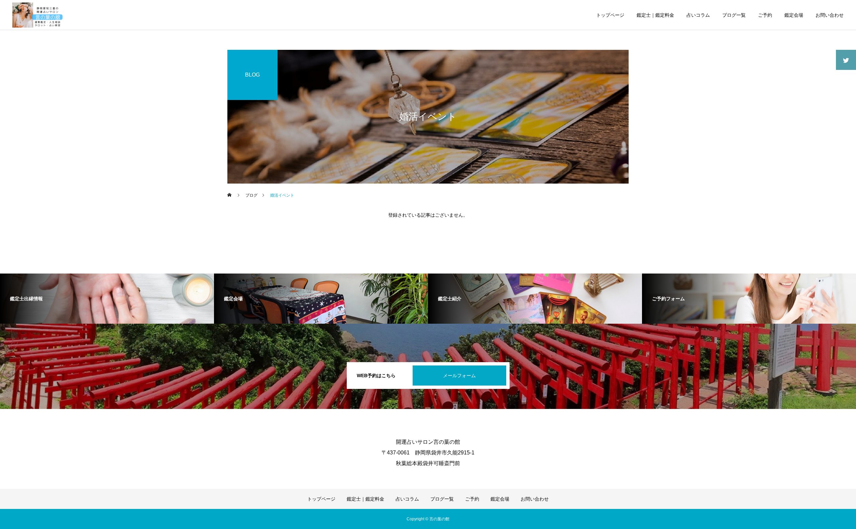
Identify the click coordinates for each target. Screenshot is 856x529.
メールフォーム (459, 375)
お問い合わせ (830, 15)
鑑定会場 (793, 15)
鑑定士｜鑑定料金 (655, 15)
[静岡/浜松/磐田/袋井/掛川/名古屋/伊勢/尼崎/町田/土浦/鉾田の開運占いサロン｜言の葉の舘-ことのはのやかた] (37, 14)
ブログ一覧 (734, 15)
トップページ (610, 15)
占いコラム (698, 15)
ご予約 (765, 15)
